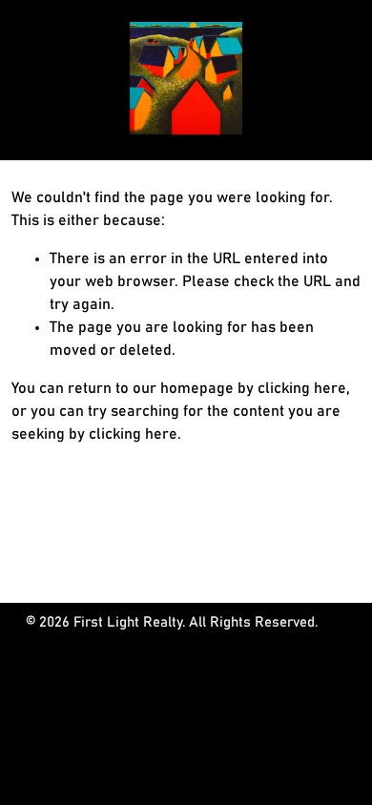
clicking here (302, 388)
